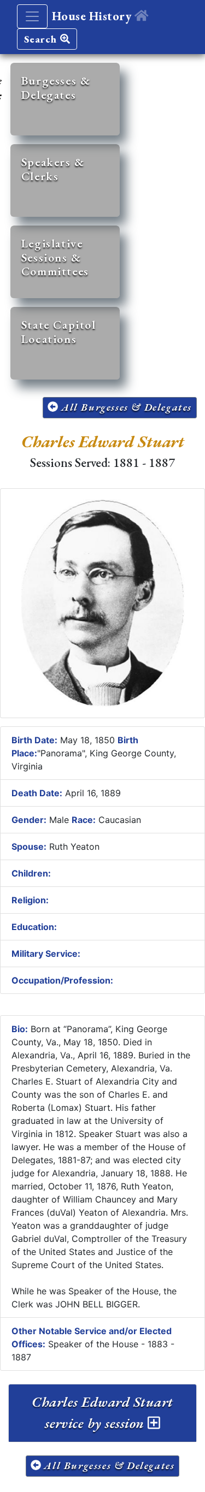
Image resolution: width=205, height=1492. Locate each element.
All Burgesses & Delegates (125, 407)
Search (42, 39)
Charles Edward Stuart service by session (102, 1412)
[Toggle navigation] (32, 16)
